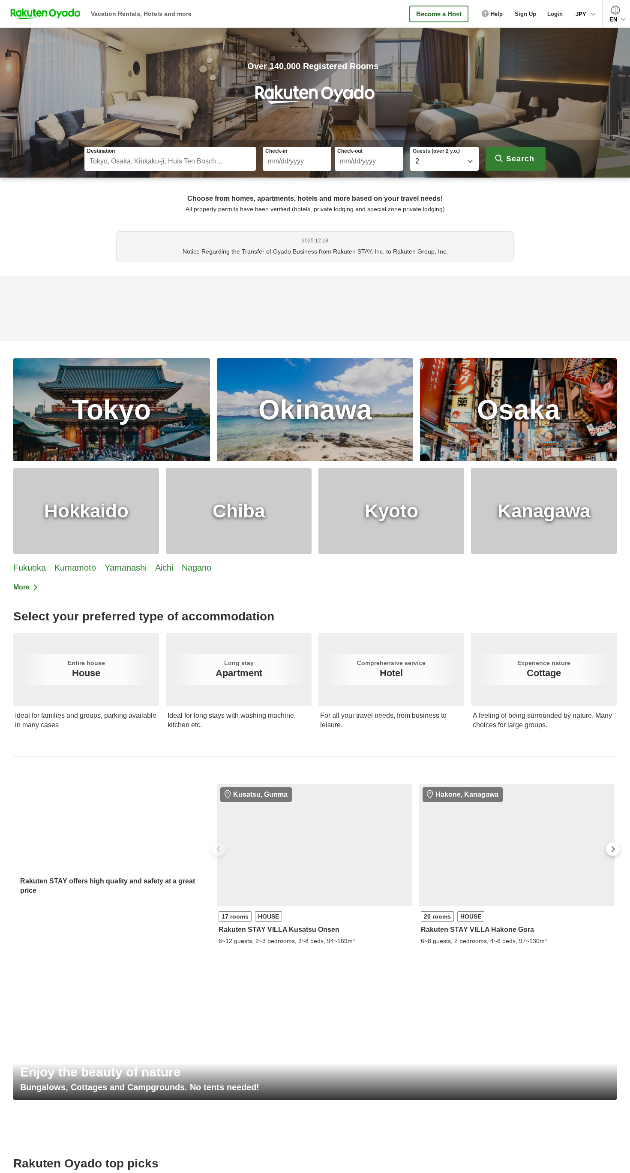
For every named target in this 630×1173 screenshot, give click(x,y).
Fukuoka (29, 567)
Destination (101, 151)
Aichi (164, 567)
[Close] (616, 1157)
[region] (315, 1158)
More (21, 587)
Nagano (196, 567)
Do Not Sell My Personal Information (452, 1158)
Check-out (350, 151)
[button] (218, 849)
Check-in (276, 151)
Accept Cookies (532, 1158)
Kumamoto (75, 567)
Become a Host (439, 14)
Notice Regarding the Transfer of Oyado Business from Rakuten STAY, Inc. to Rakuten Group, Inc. (315, 251)
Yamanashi (126, 567)
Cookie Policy (210, 1164)
